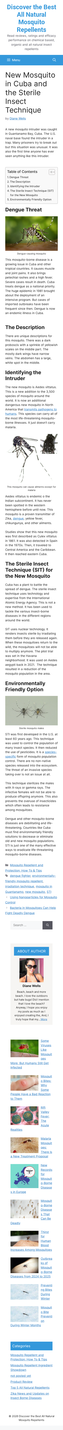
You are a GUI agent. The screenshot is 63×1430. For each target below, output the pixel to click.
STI (49, 892)
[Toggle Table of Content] (50, 172)
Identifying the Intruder (25, 186)
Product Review (21, 1381)
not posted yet (20, 1376)
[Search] (47, 925)
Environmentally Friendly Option (30, 199)
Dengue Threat (19, 177)
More (43, 1019)
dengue (18, 518)
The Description (20, 181)
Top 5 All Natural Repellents (30, 1387)
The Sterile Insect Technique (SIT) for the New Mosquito (32, 193)
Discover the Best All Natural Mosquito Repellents (31, 18)
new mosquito (35, 892)
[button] (54, 60)
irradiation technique (19, 886)
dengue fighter (20, 876)
